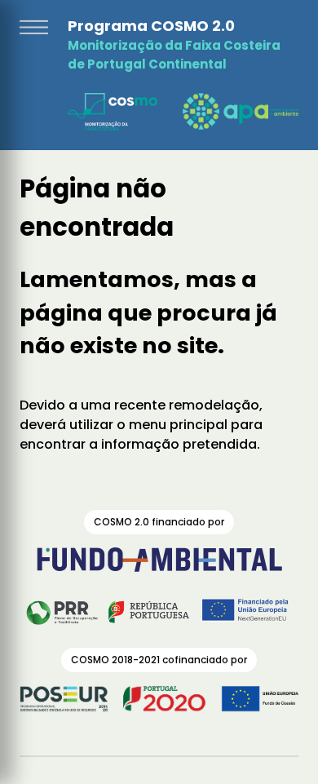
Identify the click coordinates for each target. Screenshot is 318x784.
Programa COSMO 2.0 (151, 26)
